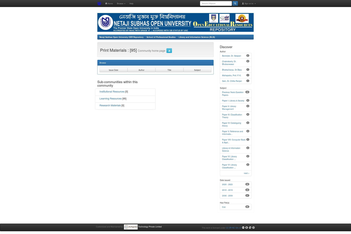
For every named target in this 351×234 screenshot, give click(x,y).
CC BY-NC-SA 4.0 (233, 227)
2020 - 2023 (227, 184)
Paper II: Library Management (229, 107)
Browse (120, 3)
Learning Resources (111, 98)
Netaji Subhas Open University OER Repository (121, 37)
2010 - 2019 (227, 190)
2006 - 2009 (227, 195)
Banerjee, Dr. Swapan (231, 55)
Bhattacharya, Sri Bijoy (232, 69)
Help (131, 3)
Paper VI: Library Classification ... (229, 157)
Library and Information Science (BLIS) (197, 37)
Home (110, 3)
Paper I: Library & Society (233, 100)
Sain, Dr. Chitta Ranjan (232, 81)
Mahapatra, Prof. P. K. (231, 75)
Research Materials (110, 105)
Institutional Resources (112, 91)
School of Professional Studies (161, 37)
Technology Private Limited (150, 226)
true (224, 206)
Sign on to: (249, 3)
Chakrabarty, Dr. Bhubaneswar (229, 62)
